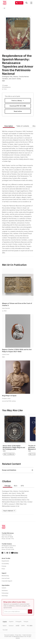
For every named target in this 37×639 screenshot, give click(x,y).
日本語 (17, 625)
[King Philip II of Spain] (18, 377)
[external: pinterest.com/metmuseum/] (7, 553)
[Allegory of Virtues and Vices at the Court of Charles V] (18, 284)
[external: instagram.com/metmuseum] (9, 553)
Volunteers (5, 590)
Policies (4, 566)
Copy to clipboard (8, 510)
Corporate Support (7, 581)
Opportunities (5, 585)
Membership (5, 575)
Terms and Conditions (9, 635)
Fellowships (5, 593)
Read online (18, 111)
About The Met (6, 558)
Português (18, 621)
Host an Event (5, 578)
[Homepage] (5, 3)
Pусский (5, 630)
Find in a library (17, 100)
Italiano (5, 625)
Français (26, 621)
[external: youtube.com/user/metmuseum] (14, 553)
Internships (5, 595)
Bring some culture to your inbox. (15, 602)
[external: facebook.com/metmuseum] (2, 553)
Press (3, 568)
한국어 (23, 625)
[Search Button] (26, 2)
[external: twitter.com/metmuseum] (5, 553)
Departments (5, 561)
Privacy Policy (18, 635)
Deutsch (11, 625)
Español (11, 621)
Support (4, 573)
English (5, 621)
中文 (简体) (29, 625)
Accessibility (5, 563)
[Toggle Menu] (31, 2)
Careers (4, 588)
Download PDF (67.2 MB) (18, 106)
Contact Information (26, 635)
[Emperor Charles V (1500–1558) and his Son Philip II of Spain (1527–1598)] (18, 331)
